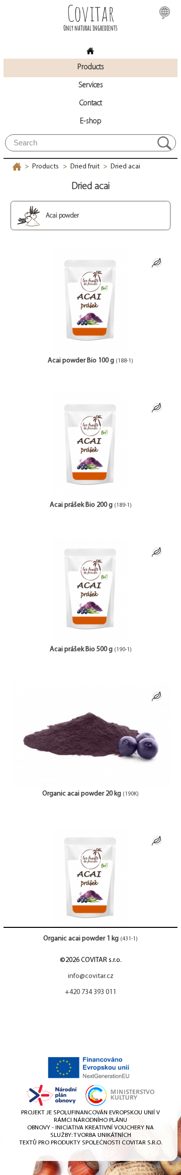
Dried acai (125, 166)
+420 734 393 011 (90, 992)
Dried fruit (85, 166)
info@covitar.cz (91, 976)
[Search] (164, 143)
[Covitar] (90, 48)
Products (45, 166)
